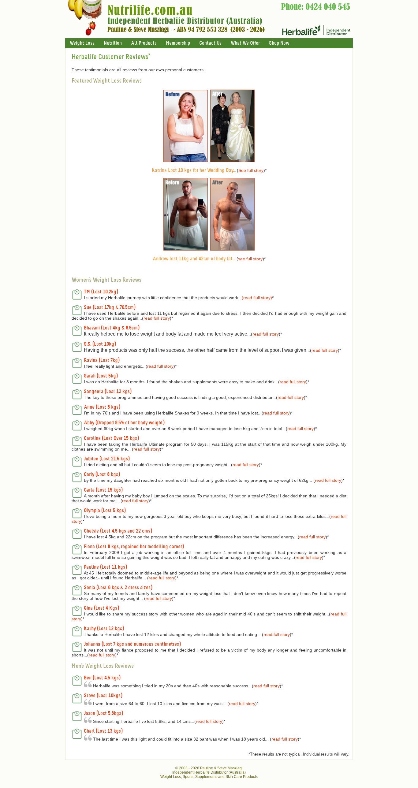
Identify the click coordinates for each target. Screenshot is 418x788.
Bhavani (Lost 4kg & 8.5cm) (112, 328)
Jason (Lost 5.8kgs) (103, 713)
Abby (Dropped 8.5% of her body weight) (124, 423)
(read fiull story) (257, 297)
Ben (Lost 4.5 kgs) (102, 678)
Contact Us (210, 43)
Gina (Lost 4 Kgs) (101, 608)
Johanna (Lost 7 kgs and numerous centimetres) (132, 644)
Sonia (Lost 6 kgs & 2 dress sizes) (118, 587)
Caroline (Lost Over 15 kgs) (111, 438)
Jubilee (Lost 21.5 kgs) (107, 459)
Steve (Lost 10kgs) (103, 695)
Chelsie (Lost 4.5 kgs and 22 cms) (118, 531)
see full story (250, 258)
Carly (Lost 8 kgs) (102, 474)
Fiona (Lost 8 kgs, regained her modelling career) (134, 546)
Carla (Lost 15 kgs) (103, 490)
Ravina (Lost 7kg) (102, 360)
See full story (250, 170)
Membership (178, 43)
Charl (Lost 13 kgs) (103, 731)
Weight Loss (82, 43)
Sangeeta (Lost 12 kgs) (108, 391)
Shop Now (279, 43)
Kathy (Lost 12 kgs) (104, 628)
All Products (144, 43)
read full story (157, 318)
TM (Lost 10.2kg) (101, 292)
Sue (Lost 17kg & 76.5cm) (110, 307)
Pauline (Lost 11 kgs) (105, 567)
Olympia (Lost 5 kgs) (105, 510)
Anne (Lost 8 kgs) (102, 407)
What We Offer (245, 43)
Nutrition (113, 43)
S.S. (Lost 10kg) (100, 344)
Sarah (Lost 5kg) (101, 376)
